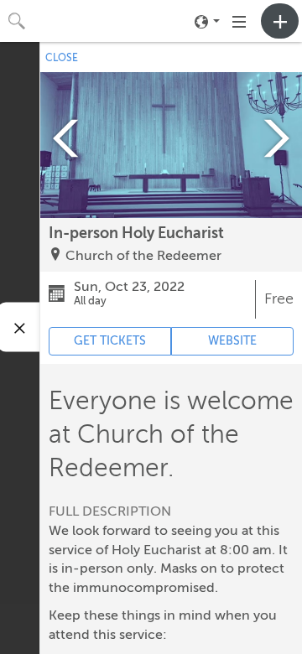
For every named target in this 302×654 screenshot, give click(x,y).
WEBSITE (232, 341)
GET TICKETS (110, 341)
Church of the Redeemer (143, 255)
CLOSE (61, 58)
